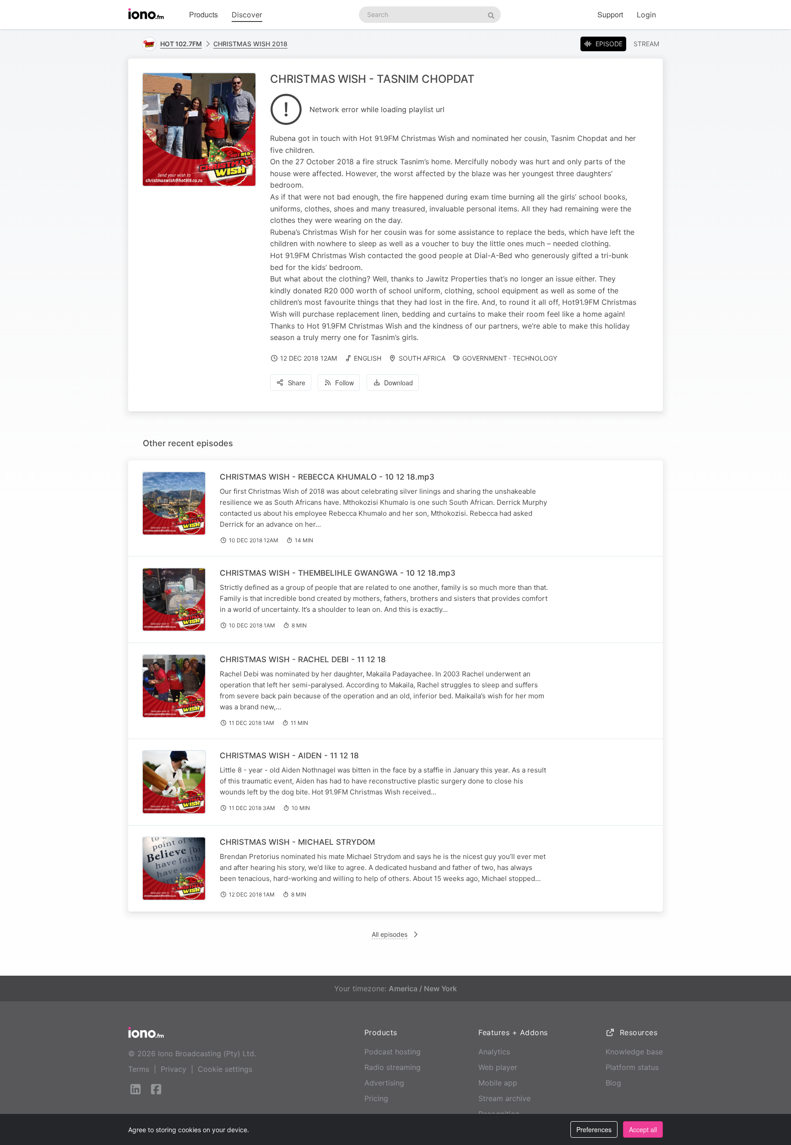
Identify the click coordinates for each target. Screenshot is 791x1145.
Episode (609, 44)
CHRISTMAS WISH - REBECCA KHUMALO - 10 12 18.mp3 (327, 476)
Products (203, 14)
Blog (613, 1082)
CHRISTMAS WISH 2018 (250, 44)
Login (646, 14)
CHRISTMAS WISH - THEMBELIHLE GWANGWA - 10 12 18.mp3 (337, 573)
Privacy (173, 1069)
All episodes (389, 934)
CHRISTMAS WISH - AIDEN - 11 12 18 (289, 755)
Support (610, 14)
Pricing (376, 1098)
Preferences (594, 1129)
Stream (646, 44)
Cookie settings (225, 1069)
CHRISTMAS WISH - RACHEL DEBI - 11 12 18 (303, 659)
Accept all (643, 1129)
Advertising (384, 1082)
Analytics (494, 1051)
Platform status (632, 1067)
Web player (497, 1067)
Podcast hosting (392, 1051)
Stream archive (504, 1098)
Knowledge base (634, 1051)
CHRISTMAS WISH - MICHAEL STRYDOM (297, 842)
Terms (138, 1069)
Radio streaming (392, 1067)
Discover (247, 14)
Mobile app (497, 1082)
